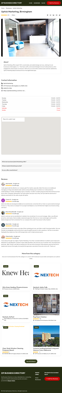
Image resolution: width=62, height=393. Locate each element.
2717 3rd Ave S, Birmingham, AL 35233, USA (15, 86)
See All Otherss (31, 361)
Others (13, 15)
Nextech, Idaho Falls (40, 287)
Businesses (37, 3)
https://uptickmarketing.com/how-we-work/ (14, 90)
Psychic (6, 266)
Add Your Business (54, 3)
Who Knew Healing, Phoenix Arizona (15, 287)
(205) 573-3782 (7, 88)
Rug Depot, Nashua (39, 317)
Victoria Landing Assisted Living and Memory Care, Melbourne (46, 349)
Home (30, 3)
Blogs (43, 3)
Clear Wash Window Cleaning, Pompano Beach (12, 349)
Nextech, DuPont (8, 317)
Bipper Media (11, 380)
